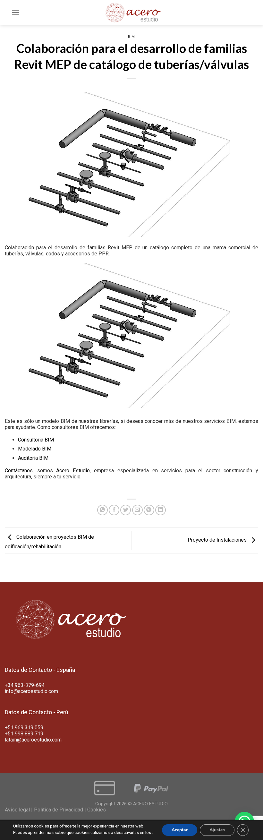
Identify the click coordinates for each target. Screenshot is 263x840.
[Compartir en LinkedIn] (160, 510)
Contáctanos (19, 470)
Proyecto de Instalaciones (218, 540)
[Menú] (15, 12)
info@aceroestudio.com (31, 691)
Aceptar (180, 830)
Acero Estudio (73, 470)
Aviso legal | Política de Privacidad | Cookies (55, 810)
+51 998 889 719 (24, 734)
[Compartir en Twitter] (125, 510)
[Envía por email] (137, 510)
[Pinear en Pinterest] (149, 510)
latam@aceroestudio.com (33, 740)
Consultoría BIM (36, 440)
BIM (131, 37)
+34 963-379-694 (25, 685)
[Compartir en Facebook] (114, 510)
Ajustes (217, 830)
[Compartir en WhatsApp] (102, 510)
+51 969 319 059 (24, 727)
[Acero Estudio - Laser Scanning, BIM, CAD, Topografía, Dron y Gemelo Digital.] (131, 12)
